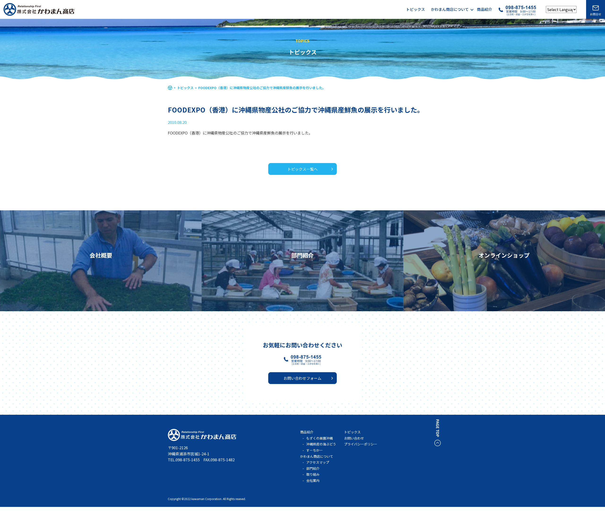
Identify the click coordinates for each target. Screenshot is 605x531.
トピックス (415, 9)
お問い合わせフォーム (302, 378)
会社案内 (313, 480)
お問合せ (595, 14)
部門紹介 (313, 468)
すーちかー (314, 450)
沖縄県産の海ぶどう (321, 444)
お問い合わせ (354, 438)
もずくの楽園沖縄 (319, 438)
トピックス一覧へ (302, 169)
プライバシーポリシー (360, 444)
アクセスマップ (317, 462)
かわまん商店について (450, 9)
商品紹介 (484, 9)
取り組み (313, 474)
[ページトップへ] (437, 443)
